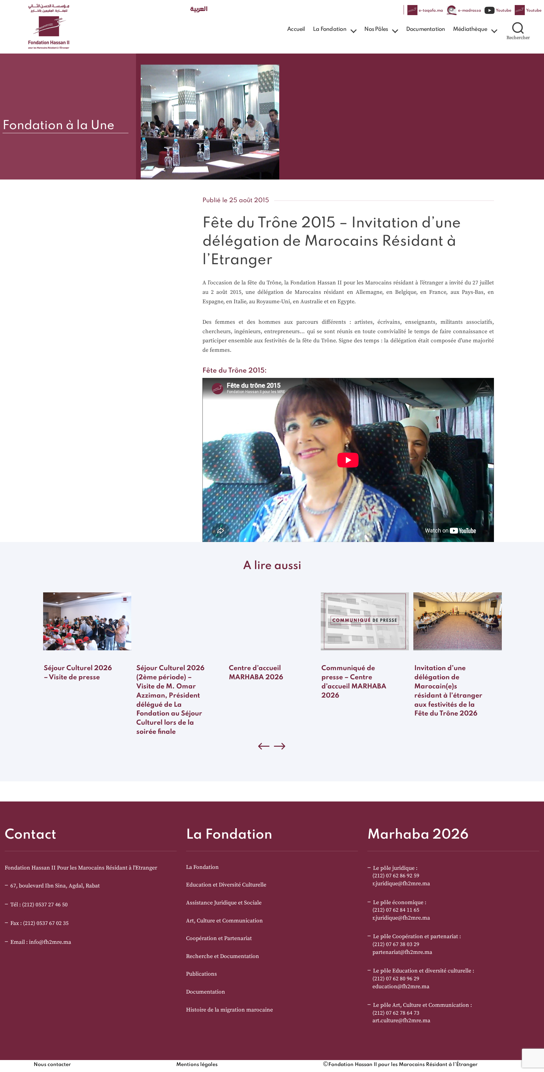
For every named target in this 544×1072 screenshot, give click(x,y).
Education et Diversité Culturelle (226, 884)
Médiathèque (470, 29)
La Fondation (329, 29)
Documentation (425, 29)
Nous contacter (52, 1064)
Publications (201, 974)
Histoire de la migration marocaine (229, 1009)
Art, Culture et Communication (224, 920)
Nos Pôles (376, 29)
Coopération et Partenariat (219, 938)
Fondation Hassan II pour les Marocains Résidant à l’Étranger (403, 1064)
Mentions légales (197, 1064)
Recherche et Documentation (222, 956)
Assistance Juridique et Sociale (224, 902)
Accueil (296, 29)
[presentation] (280, 748)
